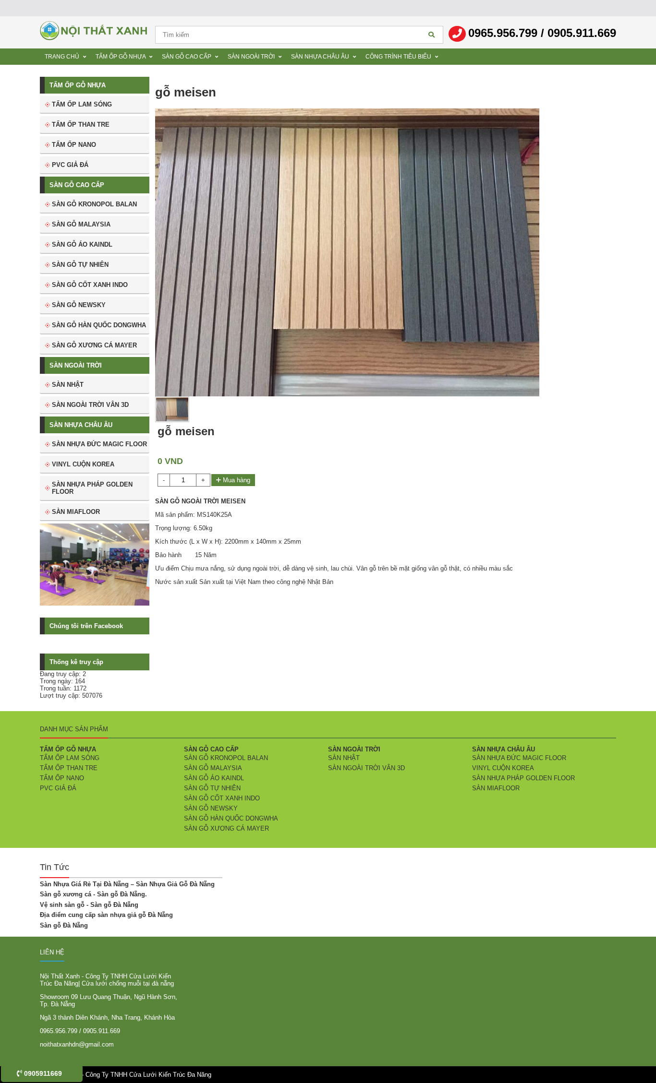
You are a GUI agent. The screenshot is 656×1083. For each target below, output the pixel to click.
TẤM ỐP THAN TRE (80, 124)
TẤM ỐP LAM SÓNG (82, 104)
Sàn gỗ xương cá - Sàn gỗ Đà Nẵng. (93, 894)
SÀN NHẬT (68, 384)
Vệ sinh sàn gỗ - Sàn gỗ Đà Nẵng (89, 904)
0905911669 (42, 1073)
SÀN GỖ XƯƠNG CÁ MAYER (94, 345)
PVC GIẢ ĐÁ (70, 164)
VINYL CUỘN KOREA (83, 464)
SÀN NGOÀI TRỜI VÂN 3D (90, 404)
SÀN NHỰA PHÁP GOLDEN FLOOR (92, 488)
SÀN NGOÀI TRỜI (75, 365)
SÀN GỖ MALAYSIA (81, 224)
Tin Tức (54, 867)
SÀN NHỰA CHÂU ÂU (80, 424)
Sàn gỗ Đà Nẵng (64, 925)
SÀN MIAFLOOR (76, 511)
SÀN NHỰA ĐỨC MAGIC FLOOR (99, 444)
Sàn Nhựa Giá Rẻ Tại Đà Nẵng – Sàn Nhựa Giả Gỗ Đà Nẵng (127, 884)
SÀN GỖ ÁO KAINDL (82, 244)
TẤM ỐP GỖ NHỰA (77, 85)
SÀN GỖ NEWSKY (79, 305)
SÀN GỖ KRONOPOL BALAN (94, 204)
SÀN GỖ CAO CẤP (76, 185)
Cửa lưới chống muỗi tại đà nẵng (128, 983)
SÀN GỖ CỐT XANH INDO (90, 284)
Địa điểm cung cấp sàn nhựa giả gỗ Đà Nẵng (106, 914)
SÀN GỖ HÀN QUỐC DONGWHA (99, 325)
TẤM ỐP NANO (74, 144)
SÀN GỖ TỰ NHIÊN (80, 264)
